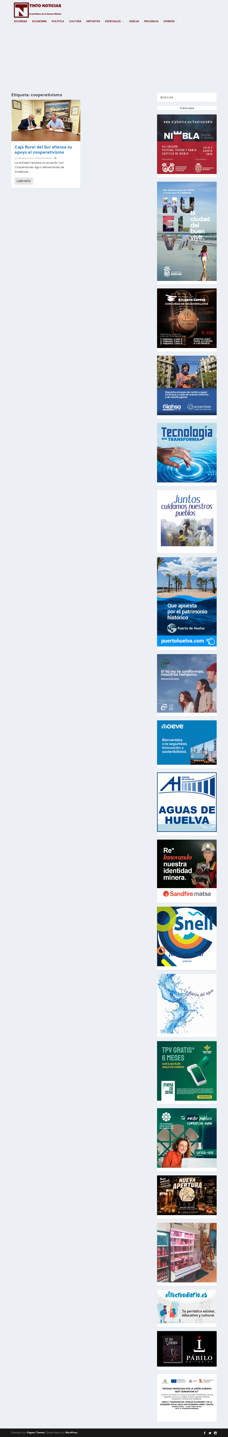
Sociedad (20, 21)
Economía (39, 21)
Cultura (75, 21)
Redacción (24, 158)
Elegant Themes (36, 1432)
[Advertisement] (114, 61)
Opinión (168, 21)
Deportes (93, 21)
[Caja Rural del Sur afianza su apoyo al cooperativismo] (45, 120)
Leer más (24, 181)
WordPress (71, 1432)
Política (58, 21)
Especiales (113, 21)
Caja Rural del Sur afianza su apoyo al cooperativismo (43, 149)
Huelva (134, 21)
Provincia (151, 21)
